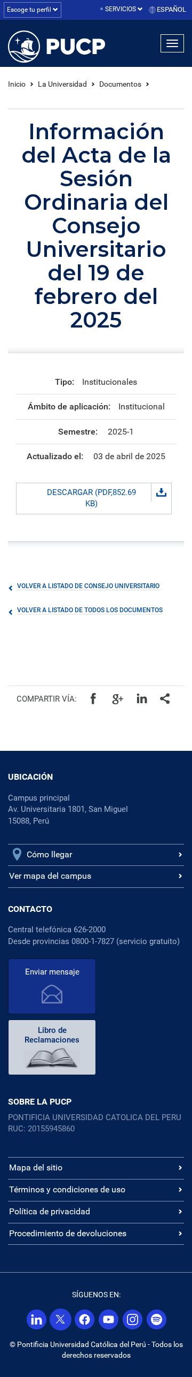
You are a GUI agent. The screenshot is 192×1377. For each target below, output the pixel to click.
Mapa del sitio (35, 1167)
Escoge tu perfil (30, 9)
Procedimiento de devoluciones (67, 1233)
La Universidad (62, 84)
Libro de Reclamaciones (52, 1035)
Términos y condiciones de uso (67, 1189)
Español (171, 9)
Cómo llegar (49, 854)
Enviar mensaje (52, 972)
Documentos (120, 84)
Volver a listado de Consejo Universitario (88, 586)
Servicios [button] (121, 9)
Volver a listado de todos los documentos (90, 610)
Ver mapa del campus (50, 876)
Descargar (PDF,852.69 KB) (91, 498)
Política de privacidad (49, 1211)
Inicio (17, 84)
